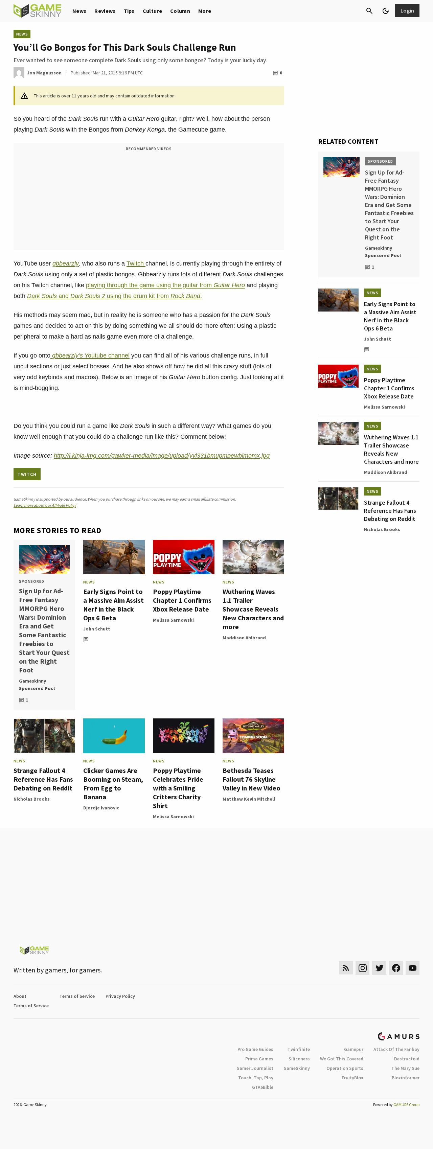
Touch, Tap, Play (255, 1078)
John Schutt (96, 629)
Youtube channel (91, 355)
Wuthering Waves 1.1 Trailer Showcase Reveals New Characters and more (253, 609)
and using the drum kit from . (114, 296)
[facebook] (396, 968)
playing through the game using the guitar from (165, 285)
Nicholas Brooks (32, 799)
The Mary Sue (405, 1068)
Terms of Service (77, 996)
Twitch (136, 263)
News (79, 10)
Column (180, 10)
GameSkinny (296, 1068)
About (20, 996)
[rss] (346, 968)
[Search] (369, 11)
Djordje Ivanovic (101, 808)
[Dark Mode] (385, 11)
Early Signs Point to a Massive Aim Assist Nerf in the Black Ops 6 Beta (113, 604)
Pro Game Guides (255, 1049)
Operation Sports (344, 1068)
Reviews (104, 10)
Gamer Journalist (254, 1068)
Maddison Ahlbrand (244, 638)
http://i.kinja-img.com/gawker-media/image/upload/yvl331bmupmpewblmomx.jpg (162, 455)
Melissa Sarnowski (173, 620)
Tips (129, 10)
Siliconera (299, 1059)
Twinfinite (299, 1049)
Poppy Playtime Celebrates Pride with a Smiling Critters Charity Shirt (178, 788)
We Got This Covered (341, 1059)
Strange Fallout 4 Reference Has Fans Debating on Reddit (43, 779)
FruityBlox (352, 1078)
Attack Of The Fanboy (396, 1049)
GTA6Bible (262, 1087)
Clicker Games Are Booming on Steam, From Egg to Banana (113, 783)
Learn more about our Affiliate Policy (45, 505)
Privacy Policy (120, 996)
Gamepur (353, 1049)
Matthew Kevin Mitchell (249, 799)
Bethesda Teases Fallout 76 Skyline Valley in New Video (251, 779)
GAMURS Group (406, 1104)
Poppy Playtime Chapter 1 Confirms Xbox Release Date (182, 600)
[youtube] (413, 968)
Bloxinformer (405, 1078)
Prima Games (259, 1059)
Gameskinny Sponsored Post (37, 684)
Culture (152, 10)
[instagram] (362, 968)
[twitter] (379, 968)
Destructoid (406, 1059)
